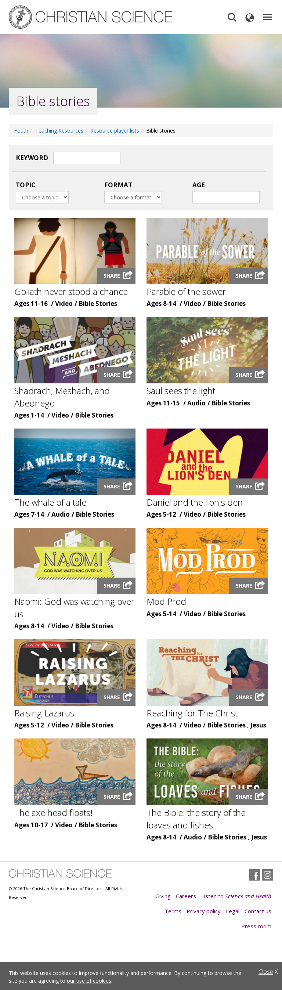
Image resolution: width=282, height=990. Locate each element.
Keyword (32, 157)
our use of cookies (89, 980)
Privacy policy (204, 911)
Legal (232, 911)
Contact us (258, 911)
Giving (163, 896)
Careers (186, 896)
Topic (25, 185)
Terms (172, 911)
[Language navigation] (250, 17)
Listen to (236, 896)
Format (118, 185)
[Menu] (267, 17)
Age (198, 185)
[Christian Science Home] (91, 17)
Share (112, 275)
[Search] (232, 17)
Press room (256, 926)
